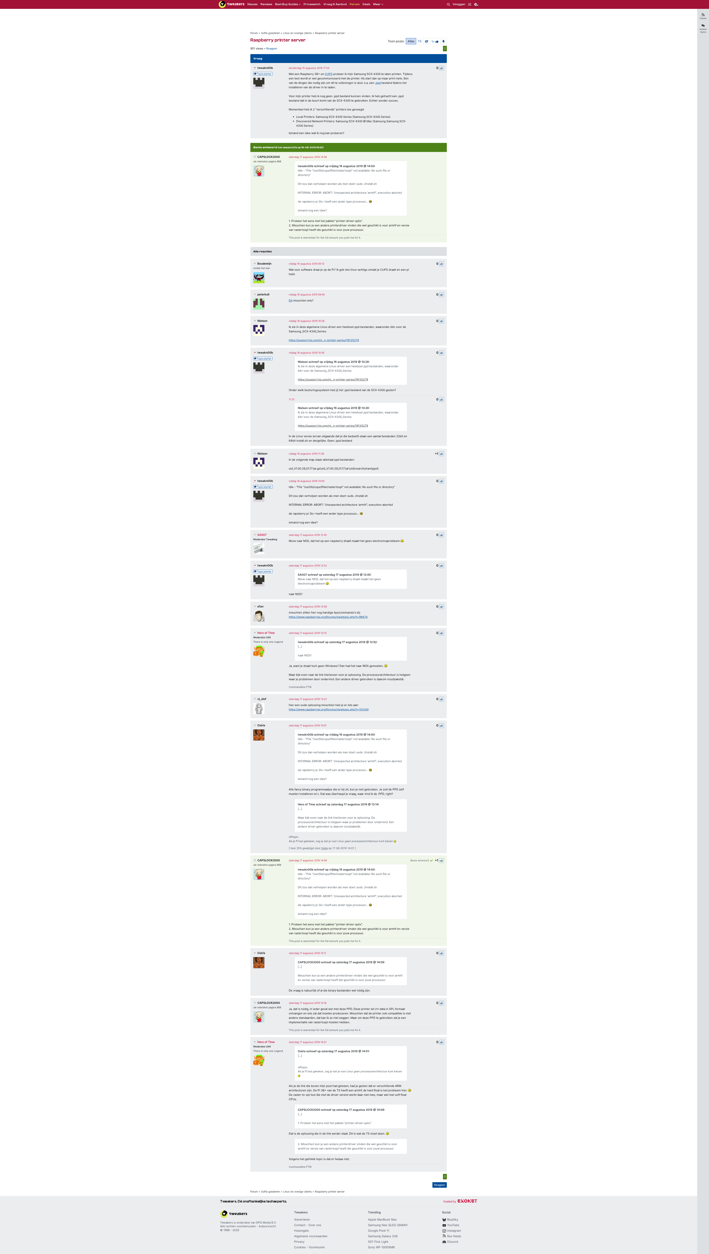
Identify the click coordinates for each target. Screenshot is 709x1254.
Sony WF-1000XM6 (381, 1247)
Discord (452, 1241)
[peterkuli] (258, 304)
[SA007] (258, 548)
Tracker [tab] (703, 18)
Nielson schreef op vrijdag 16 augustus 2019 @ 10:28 (333, 362)
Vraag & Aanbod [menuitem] (335, 4)
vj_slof (261, 699)
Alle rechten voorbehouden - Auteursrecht (248, 1226)
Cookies (300, 1247)
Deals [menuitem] (366, 4)
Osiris (261, 725)
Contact (299, 1225)
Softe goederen (270, 33)
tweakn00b (265, 68)
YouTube (453, 1225)
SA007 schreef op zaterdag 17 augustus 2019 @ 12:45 (334, 574)
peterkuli (263, 294)
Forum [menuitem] (355, 4)
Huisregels (301, 1230)
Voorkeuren (317, 1247)
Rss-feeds (454, 1236)
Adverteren (302, 1219)
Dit (290, 300)
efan (260, 606)
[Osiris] (258, 735)
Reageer (271, 48)
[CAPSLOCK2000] (258, 171)
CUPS (329, 74)
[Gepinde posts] (443, 41)
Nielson (262, 321)
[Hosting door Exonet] (460, 1201)
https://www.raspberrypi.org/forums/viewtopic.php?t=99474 (328, 617)
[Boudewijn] (258, 277)
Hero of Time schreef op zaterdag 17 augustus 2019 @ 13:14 (338, 804)
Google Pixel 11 (378, 1230)
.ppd (378, 83)
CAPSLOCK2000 (268, 157)
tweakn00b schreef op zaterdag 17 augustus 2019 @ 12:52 (337, 642)
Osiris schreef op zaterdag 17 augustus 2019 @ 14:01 (333, 1051)
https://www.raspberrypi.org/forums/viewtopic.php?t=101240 (329, 709)
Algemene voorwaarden (310, 1236)
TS (420, 41)
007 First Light (378, 1241)
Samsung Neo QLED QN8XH (387, 1225)
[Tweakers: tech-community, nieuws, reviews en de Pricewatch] (231, 4)
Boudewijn (264, 263)
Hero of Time (266, 633)
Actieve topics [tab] (703, 30)
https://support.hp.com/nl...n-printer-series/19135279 (324, 340)
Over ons (315, 1225)
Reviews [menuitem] (266, 4)
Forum (254, 33)
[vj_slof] (258, 708)
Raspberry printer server (330, 33)
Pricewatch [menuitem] (312, 4)
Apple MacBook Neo (382, 1219)
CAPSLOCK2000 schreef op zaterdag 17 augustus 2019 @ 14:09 (341, 962)
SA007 (262, 535)
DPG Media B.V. (266, 1222)
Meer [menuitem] (377, 4)
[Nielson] (258, 330)
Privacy (299, 1241)
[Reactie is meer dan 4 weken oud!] (291, 399)
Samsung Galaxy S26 (383, 1236)
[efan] (258, 616)
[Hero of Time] (258, 651)
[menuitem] (448, 4)
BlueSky (452, 1219)
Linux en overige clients (297, 33)
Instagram (454, 1230)
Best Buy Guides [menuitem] (286, 4)
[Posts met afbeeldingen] (426, 41)
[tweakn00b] (258, 83)
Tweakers (226, 1222)
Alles (411, 41)
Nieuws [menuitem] (252, 4)
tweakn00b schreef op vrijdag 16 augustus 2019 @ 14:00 (336, 166)
